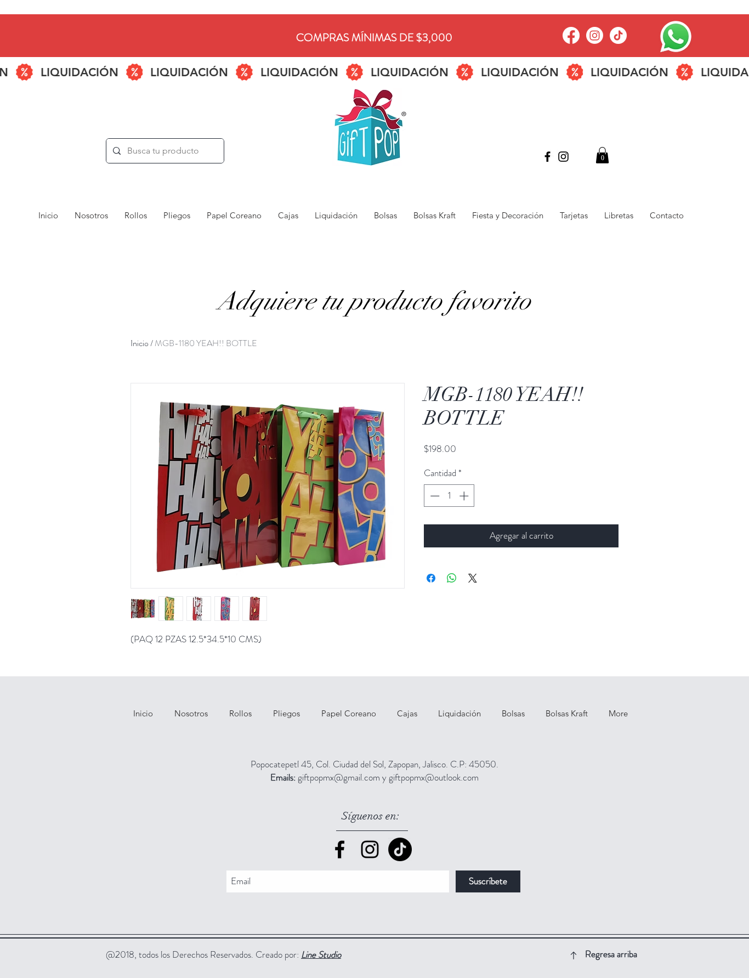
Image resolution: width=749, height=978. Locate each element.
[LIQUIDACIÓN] (374, 72)
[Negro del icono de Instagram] (563, 156)
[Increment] (465, 496)
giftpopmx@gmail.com (339, 777)
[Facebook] (571, 35)
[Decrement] (433, 496)
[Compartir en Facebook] (431, 578)
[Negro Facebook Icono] (547, 156)
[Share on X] (472, 578)
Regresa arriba (611, 953)
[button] (602, 155)
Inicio (139, 343)
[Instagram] (594, 35)
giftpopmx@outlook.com (434, 777)
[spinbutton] (449, 496)
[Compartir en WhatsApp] (451, 578)
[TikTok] (618, 35)
